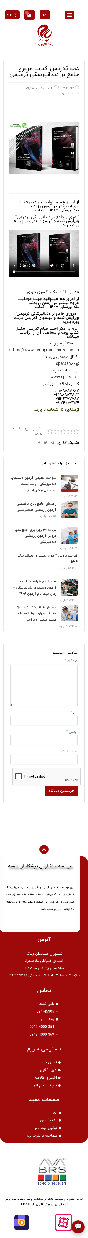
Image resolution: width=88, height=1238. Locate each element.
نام (74, 712)
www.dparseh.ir (65, 377)
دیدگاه (71, 661)
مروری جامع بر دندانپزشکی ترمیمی (46, 217)
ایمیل (72, 731)
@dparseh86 (67, 364)
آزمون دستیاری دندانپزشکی (37, 88)
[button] (69, 15)
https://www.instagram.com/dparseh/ (44, 350)
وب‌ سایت (70, 751)
